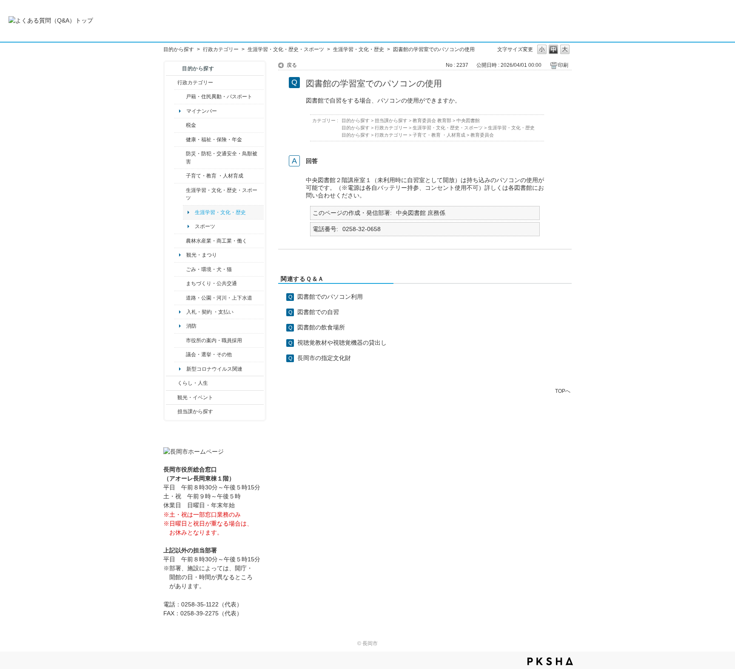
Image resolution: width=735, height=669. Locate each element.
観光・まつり (201, 255)
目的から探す (178, 49)
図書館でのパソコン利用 (330, 296)
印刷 (563, 65)
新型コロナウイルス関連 (214, 369)
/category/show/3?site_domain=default (171, 82)
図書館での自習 (318, 312)
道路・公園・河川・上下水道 (219, 298)
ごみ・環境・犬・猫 (209, 269)
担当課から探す (195, 412)
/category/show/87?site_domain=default (180, 298)
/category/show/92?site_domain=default (180, 125)
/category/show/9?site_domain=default (171, 411)
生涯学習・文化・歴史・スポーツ (286, 49)
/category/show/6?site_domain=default (180, 283)
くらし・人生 (192, 383)
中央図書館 (468, 120)
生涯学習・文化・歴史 (358, 49)
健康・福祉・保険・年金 (214, 140)
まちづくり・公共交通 (211, 283)
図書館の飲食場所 (321, 327)
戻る (292, 65)
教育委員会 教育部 (432, 120)
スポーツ (205, 226)
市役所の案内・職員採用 (214, 340)
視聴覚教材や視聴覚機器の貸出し (342, 342)
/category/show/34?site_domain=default (180, 241)
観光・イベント (195, 397)
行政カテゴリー (221, 49)
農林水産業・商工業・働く (216, 241)
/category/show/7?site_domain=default (180, 96)
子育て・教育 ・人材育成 (214, 176)
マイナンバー (201, 111)
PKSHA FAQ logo (550, 661)
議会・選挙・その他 (209, 354)
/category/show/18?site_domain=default (171, 397)
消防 (191, 326)
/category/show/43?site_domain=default (180, 194)
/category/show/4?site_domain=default (180, 139)
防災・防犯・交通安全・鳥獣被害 (221, 157)
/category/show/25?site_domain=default (180, 158)
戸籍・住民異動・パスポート (219, 97)
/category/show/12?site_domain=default (171, 383)
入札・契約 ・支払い (210, 312)
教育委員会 (482, 134)
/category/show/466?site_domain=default (180, 354)
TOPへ (562, 391)
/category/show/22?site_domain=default (180, 269)
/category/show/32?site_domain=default (180, 340)
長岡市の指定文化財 (324, 358)
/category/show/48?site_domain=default (180, 176)
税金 (191, 125)
